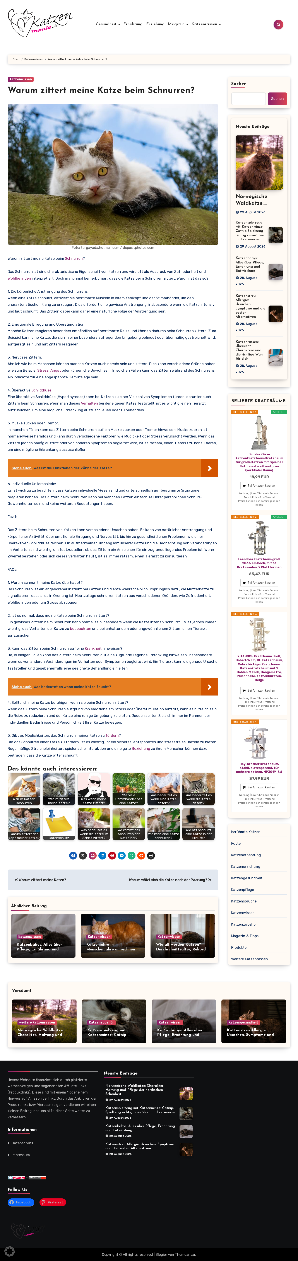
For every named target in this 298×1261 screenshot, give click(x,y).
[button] (9, 1251)
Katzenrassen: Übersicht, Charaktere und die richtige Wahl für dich (250, 350)
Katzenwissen (20, 79)
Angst (55, 370)
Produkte (239, 947)
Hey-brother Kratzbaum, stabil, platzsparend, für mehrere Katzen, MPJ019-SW (259, 768)
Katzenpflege (242, 890)
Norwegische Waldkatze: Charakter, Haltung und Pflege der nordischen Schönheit (134, 1090)
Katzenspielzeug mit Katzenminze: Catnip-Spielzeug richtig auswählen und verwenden (250, 231)
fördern (112, 735)
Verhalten (89, 403)
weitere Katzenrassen (249, 959)
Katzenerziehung (245, 867)
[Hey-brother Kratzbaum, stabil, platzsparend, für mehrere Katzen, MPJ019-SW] (259, 742)
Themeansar (185, 1254)
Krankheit (93, 648)
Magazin (177, 24)
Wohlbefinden (19, 278)
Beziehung (141, 748)
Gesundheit (107, 24)
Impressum (21, 1155)
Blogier (161, 1254)
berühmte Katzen (245, 832)
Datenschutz (23, 1143)
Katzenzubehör (244, 924)
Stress (43, 370)
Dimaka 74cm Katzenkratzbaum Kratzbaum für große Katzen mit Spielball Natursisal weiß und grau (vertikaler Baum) (259, 462)
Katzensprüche (244, 901)
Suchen (239, 84)
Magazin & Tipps (245, 936)
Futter (236, 843)
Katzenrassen (205, 24)
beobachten (80, 628)
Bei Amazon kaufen (261, 486)
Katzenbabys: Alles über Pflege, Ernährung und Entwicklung (39, 949)
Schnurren (74, 258)
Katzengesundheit (246, 878)
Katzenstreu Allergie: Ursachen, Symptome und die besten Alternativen (250, 1035)
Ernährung (133, 24)
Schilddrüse (41, 390)
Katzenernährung (246, 855)
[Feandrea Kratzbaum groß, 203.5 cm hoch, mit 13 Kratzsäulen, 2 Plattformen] (259, 537)
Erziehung (155, 24)
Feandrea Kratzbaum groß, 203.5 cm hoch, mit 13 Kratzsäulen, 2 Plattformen (259, 563)
